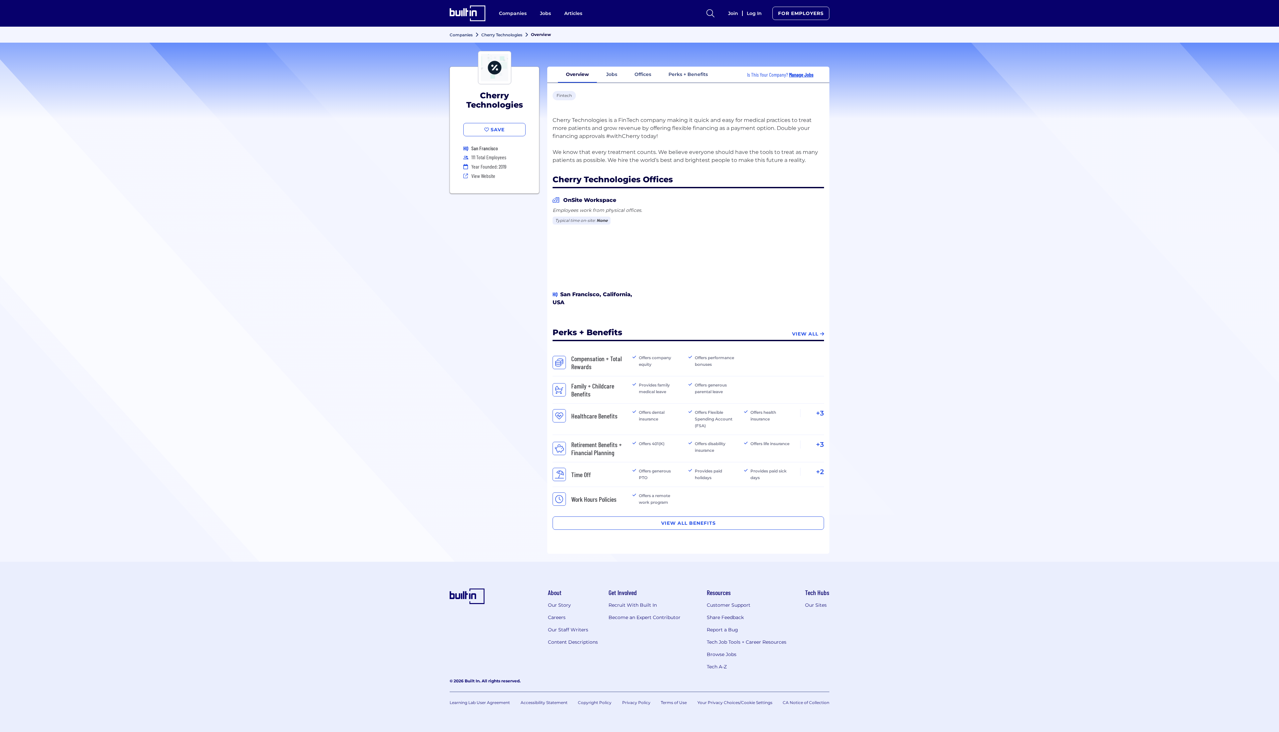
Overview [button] (577, 74)
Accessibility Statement (544, 702)
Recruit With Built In (633, 605)
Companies (513, 13)
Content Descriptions (573, 642)
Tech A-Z (717, 667)
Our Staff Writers (568, 630)
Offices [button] (643, 74)
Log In (754, 13)
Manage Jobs (801, 74)
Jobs (545, 13)
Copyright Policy (595, 702)
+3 (820, 413)
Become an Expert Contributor (644, 617)
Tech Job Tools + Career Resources (746, 642)
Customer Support (728, 605)
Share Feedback (725, 617)
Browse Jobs (721, 654)
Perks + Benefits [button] (688, 74)
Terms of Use (674, 702)
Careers (557, 617)
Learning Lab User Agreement (480, 702)
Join (733, 13)
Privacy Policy (636, 702)
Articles (573, 13)
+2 (820, 472)
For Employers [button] (801, 13)
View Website (483, 176)
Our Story (559, 605)
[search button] (710, 13)
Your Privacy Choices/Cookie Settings (734, 702)
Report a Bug (722, 630)
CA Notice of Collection (806, 702)
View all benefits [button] (688, 523)
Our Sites (816, 605)
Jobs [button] (611, 74)
